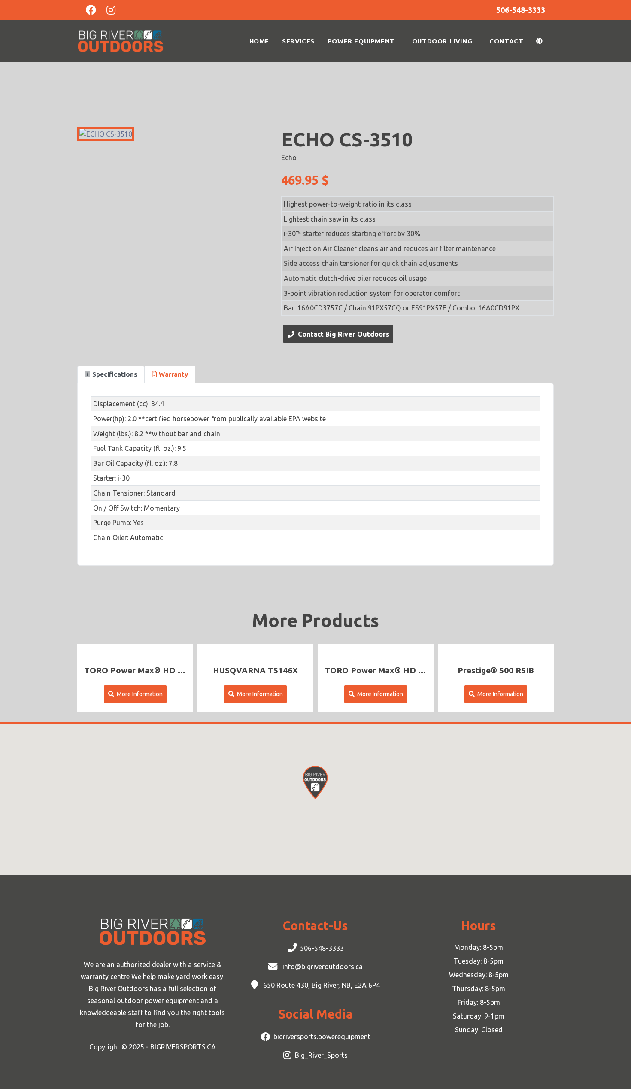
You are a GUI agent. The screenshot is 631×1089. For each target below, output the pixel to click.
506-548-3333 (322, 948)
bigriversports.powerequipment (321, 1036)
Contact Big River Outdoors (341, 334)
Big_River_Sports (321, 1055)
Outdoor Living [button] (442, 41)
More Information (138, 694)
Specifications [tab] (114, 374)
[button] (542, 41)
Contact (506, 41)
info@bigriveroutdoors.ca (322, 966)
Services (298, 41)
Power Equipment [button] (361, 41)
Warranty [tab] (173, 374)
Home (259, 41)
